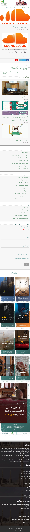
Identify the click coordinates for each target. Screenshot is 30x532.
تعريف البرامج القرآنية (23, 180)
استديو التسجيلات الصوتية (22, 97)
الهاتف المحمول (25, 237)
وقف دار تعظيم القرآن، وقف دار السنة (10, 72)
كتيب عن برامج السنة (23, 182)
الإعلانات (23, 7)
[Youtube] (18, 528)
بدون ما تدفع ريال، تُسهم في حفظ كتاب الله (18, 140)
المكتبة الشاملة (25, 207)
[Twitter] (21, 528)
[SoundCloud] (16, 528)
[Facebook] (23, 528)
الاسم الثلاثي (26, 229)
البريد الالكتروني (25, 245)
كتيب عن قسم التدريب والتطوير (21, 185)
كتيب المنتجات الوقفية (23, 177)
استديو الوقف (25, 152)
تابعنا (29, 492)
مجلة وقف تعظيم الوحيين (22, 166)
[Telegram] (9, 528)
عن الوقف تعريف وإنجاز (23, 196)
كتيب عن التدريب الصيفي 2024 (21, 193)
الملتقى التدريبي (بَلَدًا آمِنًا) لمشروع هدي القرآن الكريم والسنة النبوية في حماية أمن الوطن (19, 67)
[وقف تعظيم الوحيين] (15, 3)
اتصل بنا (28, 497)
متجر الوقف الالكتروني (23, 213)
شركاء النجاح (27, 495)
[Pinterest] (20, 528)
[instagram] (14, 528)
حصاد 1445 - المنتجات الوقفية (21, 199)
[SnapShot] (11, 528)
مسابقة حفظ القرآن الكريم (22, 158)
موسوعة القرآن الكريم (23, 210)
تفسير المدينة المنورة (23, 160)
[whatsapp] (12, 528)
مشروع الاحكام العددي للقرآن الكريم (20, 155)
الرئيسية (28, 7)
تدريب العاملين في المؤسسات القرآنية (20, 163)
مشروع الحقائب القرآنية (23, 190)
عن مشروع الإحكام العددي (22, 188)
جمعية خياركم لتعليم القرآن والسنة (20, 218)
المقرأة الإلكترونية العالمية (22, 168)
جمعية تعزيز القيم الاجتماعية (21, 215)
